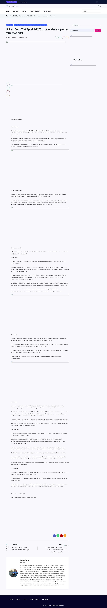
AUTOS (24, 11)
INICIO (7, 11)
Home (7, 16)
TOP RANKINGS (47, 11)
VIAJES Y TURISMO (34, 11)
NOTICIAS (15, 11)
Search (97, 30)
